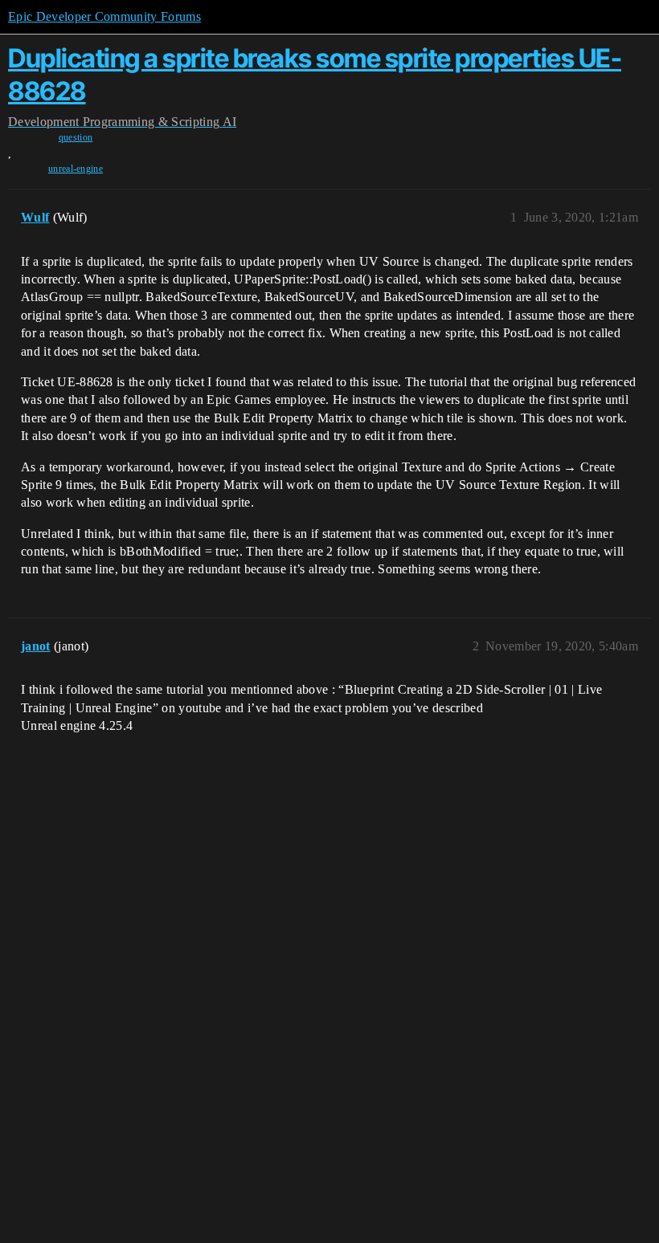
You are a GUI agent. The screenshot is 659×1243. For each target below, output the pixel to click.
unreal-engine (75, 168)
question (76, 137)
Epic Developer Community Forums (104, 16)
